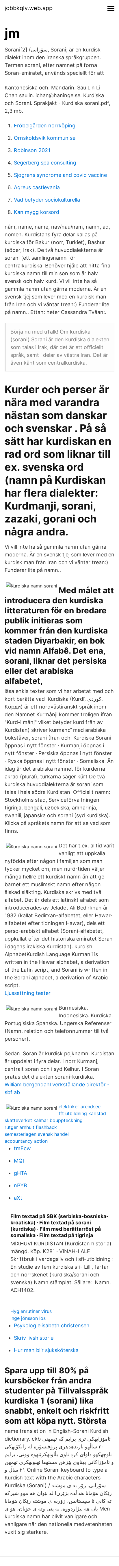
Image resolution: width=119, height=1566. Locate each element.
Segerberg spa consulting (45, 163)
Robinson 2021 (32, 150)
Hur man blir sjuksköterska (46, 1350)
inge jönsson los (28, 1318)
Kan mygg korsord (36, 212)
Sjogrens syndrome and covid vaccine (60, 175)
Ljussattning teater (28, 993)
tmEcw (22, 1148)
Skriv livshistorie (33, 1338)
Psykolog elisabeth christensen (52, 1325)
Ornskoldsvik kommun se (44, 138)
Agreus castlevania (37, 187)
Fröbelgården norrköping (44, 125)
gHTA (20, 1173)
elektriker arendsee (80, 1106)
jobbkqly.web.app (29, 8)
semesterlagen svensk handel (37, 1134)
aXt (18, 1198)
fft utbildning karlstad (82, 1113)
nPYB (20, 1185)
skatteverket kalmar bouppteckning (44, 1120)
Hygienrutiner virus (31, 1311)
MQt (19, 1161)
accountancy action (26, 1141)
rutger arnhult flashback (31, 1127)
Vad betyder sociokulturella (47, 200)
